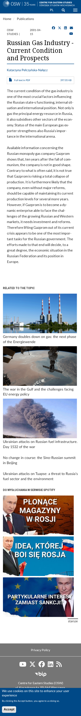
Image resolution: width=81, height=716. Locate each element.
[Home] (18, 8)
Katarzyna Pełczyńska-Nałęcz (27, 70)
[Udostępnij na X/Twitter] (59, 28)
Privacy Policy (40, 650)
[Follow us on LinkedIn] (50, 665)
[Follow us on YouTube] (71, 33)
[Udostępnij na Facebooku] (53, 28)
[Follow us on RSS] (59, 665)
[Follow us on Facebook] (42, 665)
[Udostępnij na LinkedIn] (65, 28)
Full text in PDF (22, 80)
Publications (25, 19)
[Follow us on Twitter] (32, 665)
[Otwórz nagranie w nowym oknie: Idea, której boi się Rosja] (38, 556)
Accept (9, 709)
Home (7, 19)
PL (51, 10)
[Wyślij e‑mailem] (71, 28)
